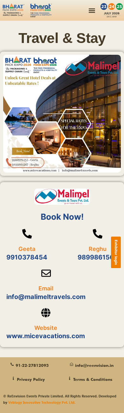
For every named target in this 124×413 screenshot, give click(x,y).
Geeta (26, 249)
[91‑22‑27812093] (12, 364)
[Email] (46, 273)
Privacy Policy (31, 379)
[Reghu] (97, 234)
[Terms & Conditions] (69, 378)
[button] (92, 10)
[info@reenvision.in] (71, 364)
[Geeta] (27, 234)
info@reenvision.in (94, 365)
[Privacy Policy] (13, 378)
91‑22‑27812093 (32, 365)
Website (45, 327)
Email (45, 288)
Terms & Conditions (92, 379)
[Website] (46, 312)
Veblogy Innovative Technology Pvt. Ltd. (41, 402)
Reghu (98, 249)
